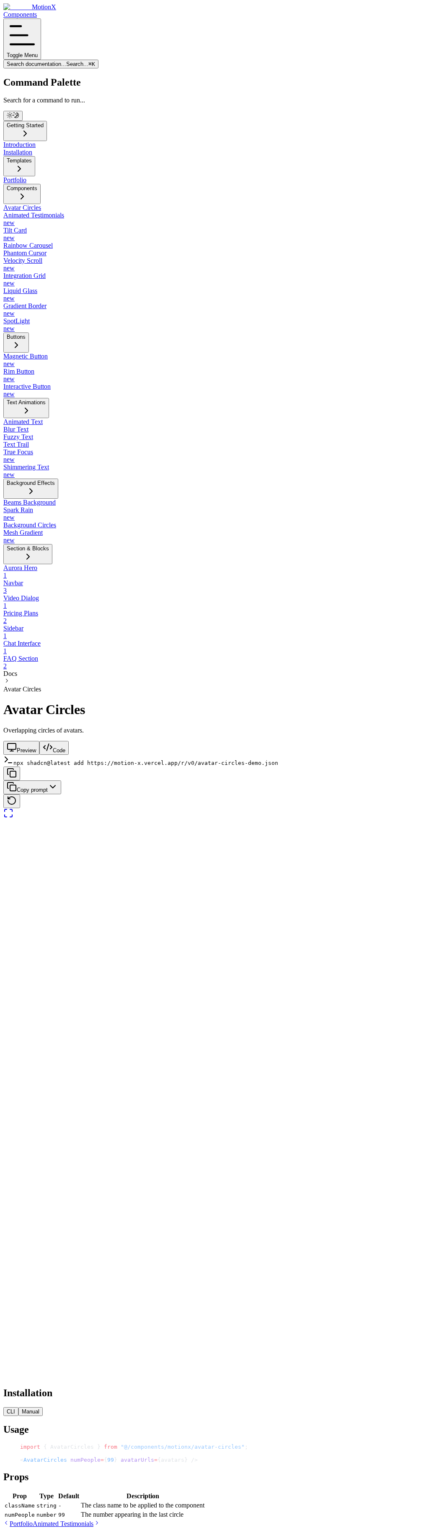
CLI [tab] (11, 1411)
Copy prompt (32, 790)
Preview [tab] (26, 750)
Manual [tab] (30, 1411)
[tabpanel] (214, 1099)
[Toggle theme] (13, 116)
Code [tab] (59, 750)
